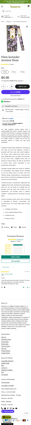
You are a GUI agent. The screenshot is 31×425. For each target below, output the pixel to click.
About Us (3, 337)
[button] (28, 6)
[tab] (9, 111)
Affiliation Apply (5, 363)
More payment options (15, 95)
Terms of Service (5, 346)
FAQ (2, 372)
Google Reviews (5, 353)
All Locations (4, 374)
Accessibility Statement (7, 361)
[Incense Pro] (15, 6)
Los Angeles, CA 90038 (7, 385)
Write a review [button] (15, 257)
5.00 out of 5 (20, 239)
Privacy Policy (5, 341)
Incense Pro (14, 418)
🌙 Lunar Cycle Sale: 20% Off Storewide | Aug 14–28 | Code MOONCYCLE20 (15, 1)
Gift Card (3, 348)
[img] (5, 271)
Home (2, 21)
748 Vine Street (5, 382)
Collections (8, 21)
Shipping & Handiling (6, 370)
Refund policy (4, 344)
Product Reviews (5, 351)
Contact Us (4, 367)
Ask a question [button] (15, 261)
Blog (2, 365)
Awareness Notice (6, 339)
